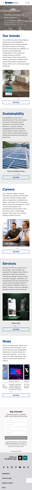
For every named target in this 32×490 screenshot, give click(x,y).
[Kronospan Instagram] (12, 467)
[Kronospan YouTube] (20, 467)
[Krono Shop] (28, 2)
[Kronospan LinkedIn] (24, 467)
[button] (1, 15)
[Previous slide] (4, 83)
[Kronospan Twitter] (7, 467)
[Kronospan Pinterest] (16, 467)
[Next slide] (27, 83)
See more (16, 102)
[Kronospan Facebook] (3, 467)
